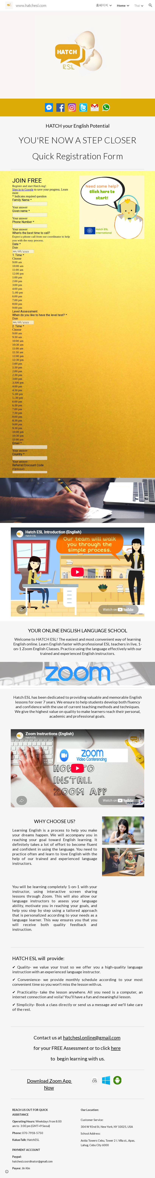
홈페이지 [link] (102, 5)
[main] (77, 142)
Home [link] (121, 5)
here (116, 1048)
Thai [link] (137, 5)
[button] (150, 5)
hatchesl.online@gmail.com (91, 1037)
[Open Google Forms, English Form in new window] (69, 180)
